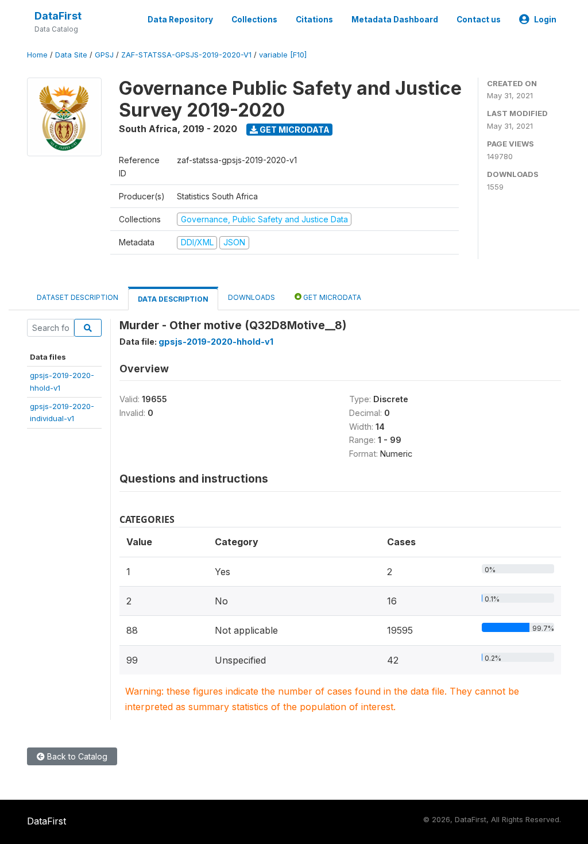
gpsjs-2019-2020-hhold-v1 (215, 341)
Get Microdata (294, 129)
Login (545, 19)
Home (37, 55)
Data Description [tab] (173, 299)
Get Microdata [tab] (331, 297)
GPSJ (104, 55)
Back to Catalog (76, 756)
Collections (254, 19)
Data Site (71, 55)
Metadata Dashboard (394, 19)
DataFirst (58, 16)
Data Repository (180, 19)
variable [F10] (283, 55)
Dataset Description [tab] (77, 297)
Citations (314, 19)
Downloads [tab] (251, 297)
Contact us (479, 19)
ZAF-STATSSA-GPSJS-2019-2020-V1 (186, 55)
